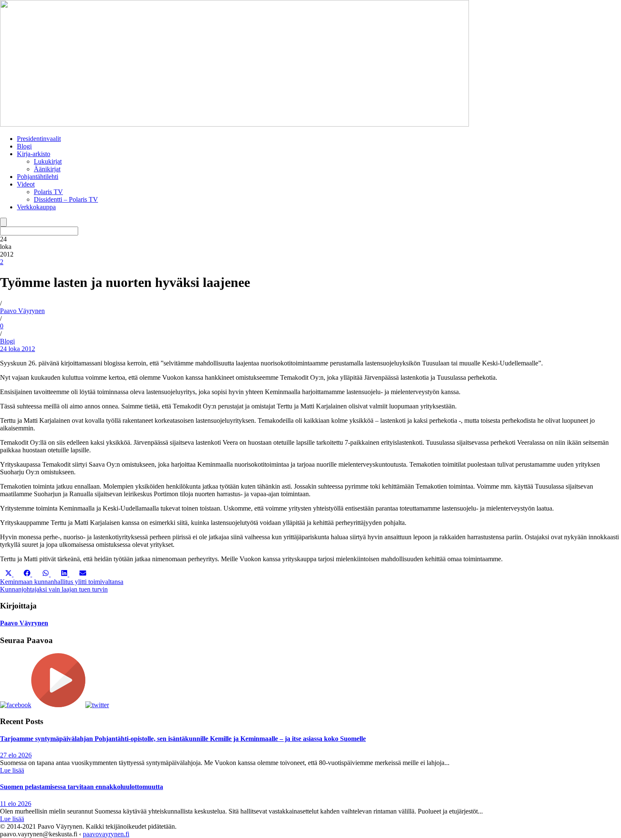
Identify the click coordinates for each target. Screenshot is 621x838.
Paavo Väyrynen (22, 310)
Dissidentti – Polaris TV (66, 199)
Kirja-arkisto (33, 153)
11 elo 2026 (15, 803)
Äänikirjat (47, 169)
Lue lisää (12, 770)
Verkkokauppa (36, 207)
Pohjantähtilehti (37, 176)
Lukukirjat (48, 161)
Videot (26, 184)
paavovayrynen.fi (106, 834)
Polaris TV (48, 191)
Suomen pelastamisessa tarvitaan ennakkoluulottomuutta (81, 786)
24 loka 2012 (17, 348)
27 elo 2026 (16, 755)
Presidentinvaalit (39, 138)
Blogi (24, 146)
